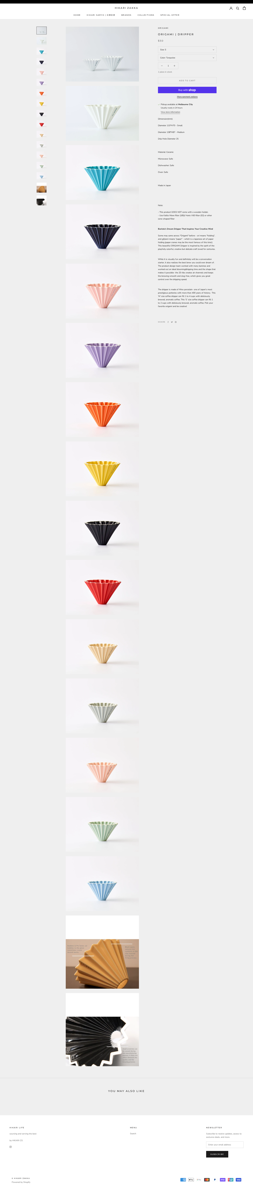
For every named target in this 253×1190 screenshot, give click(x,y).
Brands (126, 15)
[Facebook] (168, 322)
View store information (170, 112)
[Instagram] (11, 1146)
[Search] (237, 8)
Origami (163, 28)
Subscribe (217, 1154)
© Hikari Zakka (21, 1178)
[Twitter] (172, 322)
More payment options (187, 96)
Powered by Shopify (21, 1182)
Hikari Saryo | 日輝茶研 (101, 15)
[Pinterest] (176, 322)
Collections (146, 15)
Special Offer (170, 15)
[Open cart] (244, 8)
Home (77, 15)
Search (133, 1133)
